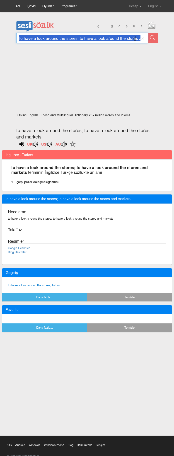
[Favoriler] (71, 146)
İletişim (100, 445)
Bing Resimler (17, 252)
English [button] (154, 6)
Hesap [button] (134, 6)
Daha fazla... (44, 297)
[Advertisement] (87, 79)
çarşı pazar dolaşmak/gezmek (38, 181)
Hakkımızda (84, 445)
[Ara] (153, 38)
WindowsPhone (54, 445)
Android (20, 445)
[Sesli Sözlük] (35, 30)
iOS (9, 445)
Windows (34, 445)
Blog (70, 445)
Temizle (129, 297)
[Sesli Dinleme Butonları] (33, 145)
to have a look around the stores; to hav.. (35, 285)
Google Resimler (19, 248)
